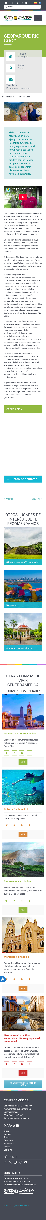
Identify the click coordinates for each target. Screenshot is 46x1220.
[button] (7, 111)
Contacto (8, 1150)
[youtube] (26, 3)
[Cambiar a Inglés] (39, 3)
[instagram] (22, 3)
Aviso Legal (11, 1206)
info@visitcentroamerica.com (17, 1181)
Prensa (7, 1147)
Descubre (8, 1140)
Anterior (9, 499)
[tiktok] (20, 1162)
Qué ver (7, 1134)
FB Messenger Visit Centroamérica (20, 1185)
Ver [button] (23, 762)
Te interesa (9, 1143)
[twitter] (17, 3)
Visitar (9, 97)
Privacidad (24, 1206)
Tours (6, 1137)
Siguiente (36, 499)
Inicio (2, 97)
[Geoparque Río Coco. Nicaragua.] (23, 111)
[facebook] (13, 3)
